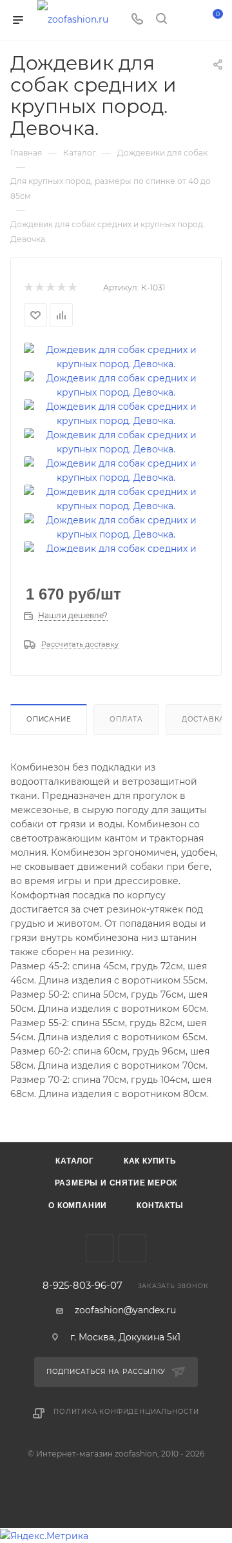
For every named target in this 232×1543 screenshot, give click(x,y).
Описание (48, 719)
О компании (77, 1205)
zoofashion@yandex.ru (125, 1310)
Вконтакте (99, 1248)
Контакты (160, 1205)
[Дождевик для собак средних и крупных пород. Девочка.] (116, 356)
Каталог (74, 1160)
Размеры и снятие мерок (116, 1182)
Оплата (126, 719)
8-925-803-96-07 (82, 1286)
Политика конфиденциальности (126, 1411)
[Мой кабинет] (185, 20)
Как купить (150, 1160)
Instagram (132, 1248)
